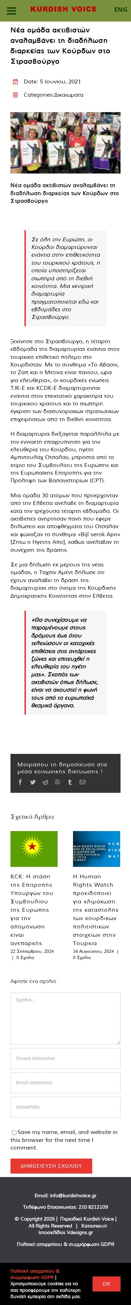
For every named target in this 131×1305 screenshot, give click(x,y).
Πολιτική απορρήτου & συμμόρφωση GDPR (65, 1244)
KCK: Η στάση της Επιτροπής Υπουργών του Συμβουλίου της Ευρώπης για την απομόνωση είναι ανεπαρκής (31, 909)
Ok (106, 1284)
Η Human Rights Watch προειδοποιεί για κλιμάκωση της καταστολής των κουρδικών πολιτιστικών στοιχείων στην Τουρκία (96, 909)
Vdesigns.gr (80, 1232)
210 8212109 (93, 1207)
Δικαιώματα (68, 94)
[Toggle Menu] (11, 11)
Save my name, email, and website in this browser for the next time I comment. (64, 1139)
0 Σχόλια (25, 957)
